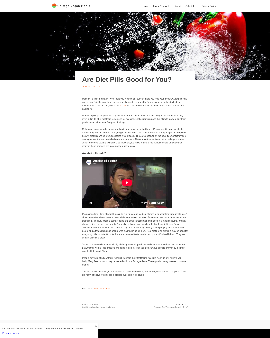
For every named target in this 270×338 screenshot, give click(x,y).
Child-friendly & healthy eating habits (98, 307)
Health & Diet (102, 288)
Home (146, 6)
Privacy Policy (209, 6)
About (178, 6)
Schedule (190, 6)
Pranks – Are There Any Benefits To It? (171, 307)
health (123, 105)
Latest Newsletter (162, 6)
